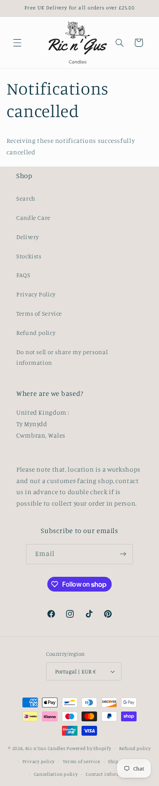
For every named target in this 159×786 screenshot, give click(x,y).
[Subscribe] (123, 554)
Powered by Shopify (88, 748)
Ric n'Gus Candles (45, 748)
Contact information (109, 774)
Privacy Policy (36, 294)
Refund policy (35, 332)
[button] (17, 42)
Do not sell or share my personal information (62, 357)
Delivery (27, 236)
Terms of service (81, 761)
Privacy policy (38, 761)
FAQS (23, 274)
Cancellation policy (56, 774)
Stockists (29, 256)
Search (25, 198)
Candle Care (33, 217)
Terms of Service (39, 313)
